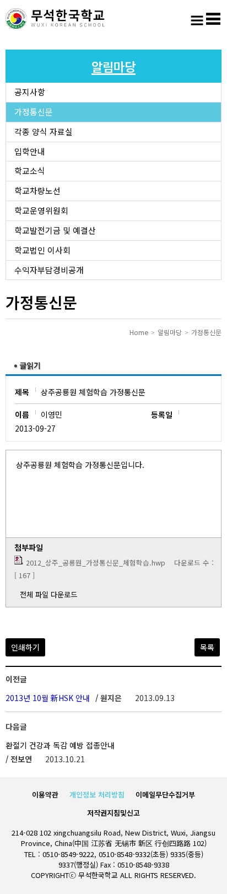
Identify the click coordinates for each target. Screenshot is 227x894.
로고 (55, 19)
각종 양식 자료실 (43, 131)
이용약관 (45, 794)
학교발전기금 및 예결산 (55, 230)
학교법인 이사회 (42, 250)
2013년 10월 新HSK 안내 (48, 697)
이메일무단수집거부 (165, 794)
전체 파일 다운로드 (48, 594)
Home (138, 332)
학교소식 (29, 170)
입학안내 (29, 151)
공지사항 (29, 92)
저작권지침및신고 (113, 812)
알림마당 (170, 332)
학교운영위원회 (41, 210)
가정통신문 (33, 111)
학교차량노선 (37, 190)
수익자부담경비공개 (49, 270)
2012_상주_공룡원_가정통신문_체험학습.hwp (95, 562)
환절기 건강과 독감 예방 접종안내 (60, 745)
